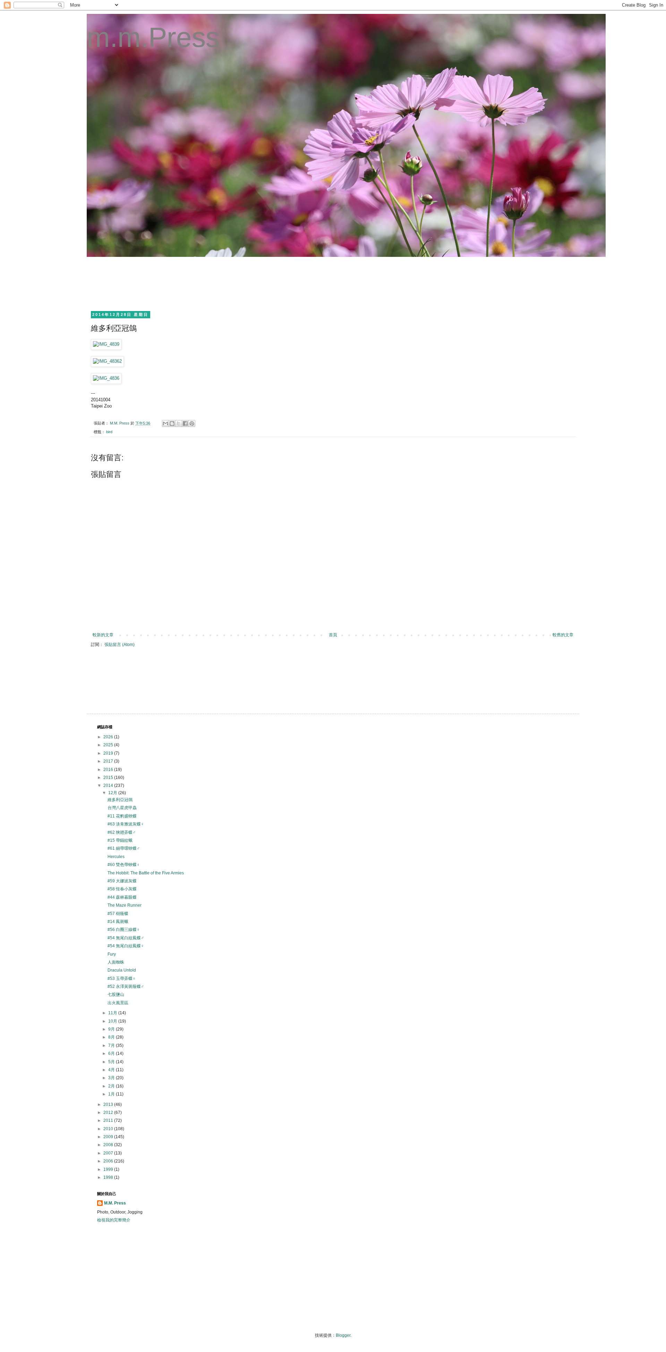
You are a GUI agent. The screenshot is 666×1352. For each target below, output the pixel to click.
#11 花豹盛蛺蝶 (122, 816)
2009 (108, 1136)
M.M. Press (115, 1203)
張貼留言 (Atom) (119, 644)
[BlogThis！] (172, 423)
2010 (108, 1128)
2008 (108, 1144)
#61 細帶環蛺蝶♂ (124, 848)
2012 (108, 1112)
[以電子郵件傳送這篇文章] (165, 423)
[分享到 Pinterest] (191, 423)
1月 (112, 1094)
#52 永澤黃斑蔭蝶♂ (126, 986)
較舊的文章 (563, 634)
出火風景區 (118, 1002)
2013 (108, 1104)
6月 (112, 1053)
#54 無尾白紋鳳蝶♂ (126, 937)
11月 (113, 1012)
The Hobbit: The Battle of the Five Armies (146, 873)
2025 (108, 744)
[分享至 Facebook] (185, 423)
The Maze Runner (125, 905)
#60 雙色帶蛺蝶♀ (124, 864)
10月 (113, 1021)
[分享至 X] (178, 423)
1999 (108, 1169)
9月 (112, 1029)
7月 (112, 1045)
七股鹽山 (116, 994)
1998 (108, 1177)
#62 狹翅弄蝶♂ (122, 832)
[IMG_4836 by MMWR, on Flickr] (106, 378)
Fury (112, 954)
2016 (108, 769)
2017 (108, 761)
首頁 (333, 634)
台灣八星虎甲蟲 (122, 807)
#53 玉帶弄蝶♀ (122, 978)
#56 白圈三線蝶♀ (124, 929)
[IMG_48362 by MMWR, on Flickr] (107, 361)
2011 (108, 1120)
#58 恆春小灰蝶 (122, 889)
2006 (108, 1161)
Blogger (343, 1335)
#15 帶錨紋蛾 (120, 840)
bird (109, 432)
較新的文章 (103, 634)
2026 (108, 736)
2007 (108, 1153)
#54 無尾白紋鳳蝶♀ (126, 945)
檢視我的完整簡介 (113, 1220)
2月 (112, 1086)
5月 (112, 1061)
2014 (108, 785)
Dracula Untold (122, 970)
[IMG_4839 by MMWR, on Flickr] (106, 344)
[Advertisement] (223, 283)
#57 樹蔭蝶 (118, 913)
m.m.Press (153, 37)
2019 (108, 753)
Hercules (116, 856)
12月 (113, 792)
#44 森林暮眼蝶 (122, 897)
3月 (112, 1077)
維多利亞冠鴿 (120, 799)
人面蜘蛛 (116, 962)
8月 (112, 1037)
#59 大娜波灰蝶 (122, 881)
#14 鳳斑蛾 (118, 921)
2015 (108, 777)
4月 (112, 1069)
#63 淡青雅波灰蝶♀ (126, 824)
